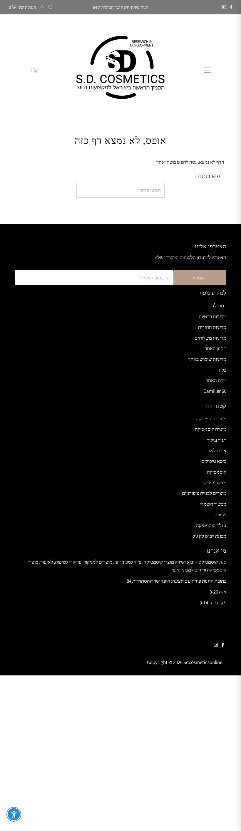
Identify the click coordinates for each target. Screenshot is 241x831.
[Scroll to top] (229, 819)
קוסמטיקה (216, 472)
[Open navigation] (207, 70)
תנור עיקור (216, 440)
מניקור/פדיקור (213, 482)
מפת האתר (216, 380)
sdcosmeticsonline (202, 662)
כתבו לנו (218, 305)
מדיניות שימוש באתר (207, 359)
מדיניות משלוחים (210, 338)
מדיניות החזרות (212, 327)
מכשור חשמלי (213, 504)
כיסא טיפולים (213, 461)
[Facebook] (231, 7)
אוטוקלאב (217, 450)
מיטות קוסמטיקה (210, 429)
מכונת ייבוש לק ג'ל (209, 536)
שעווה (220, 514)
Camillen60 (214, 391)
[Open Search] (50, 7)
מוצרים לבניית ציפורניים (204, 493)
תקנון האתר (215, 348)
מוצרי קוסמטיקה (211, 418)
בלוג (222, 370)
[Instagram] (224, 7)
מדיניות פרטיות (212, 316)
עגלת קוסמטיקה (211, 525)
